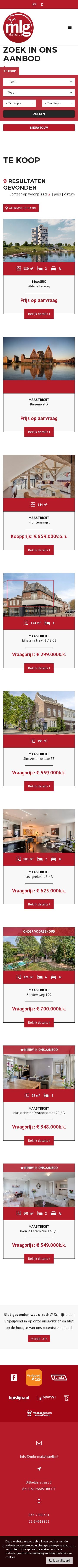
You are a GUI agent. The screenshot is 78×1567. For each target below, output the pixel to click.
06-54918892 (39, 1521)
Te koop (9, 71)
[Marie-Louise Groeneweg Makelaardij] (18, 27)
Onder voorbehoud (39, 931)
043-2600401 (39, 1515)
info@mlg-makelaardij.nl (39, 1456)
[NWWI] (46, 1398)
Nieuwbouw (39, 128)
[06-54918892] (42, 4)
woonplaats (39, 194)
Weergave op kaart (22, 208)
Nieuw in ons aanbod (40, 1050)
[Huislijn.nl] (19, 1398)
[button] (39, 82)
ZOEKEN (39, 114)
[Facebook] (13, 1378)
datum (69, 194)
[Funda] (59, 1378)
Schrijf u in (39, 1339)
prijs (57, 194)
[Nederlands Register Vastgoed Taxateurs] (67, 1398)
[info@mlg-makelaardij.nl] (35, 4)
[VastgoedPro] (33, 1378)
